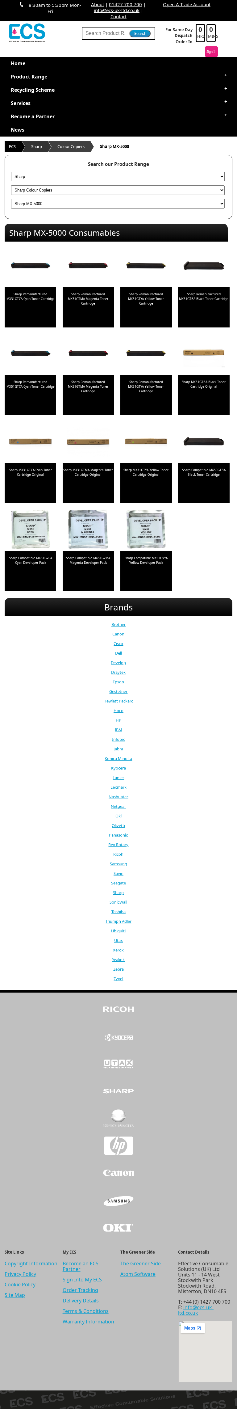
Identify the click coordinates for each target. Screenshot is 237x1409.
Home (18, 63)
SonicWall (118, 902)
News (17, 129)
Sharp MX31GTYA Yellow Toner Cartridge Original (145, 472)
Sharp (36, 146)
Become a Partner (33, 116)
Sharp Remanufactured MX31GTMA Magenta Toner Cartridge (88, 299)
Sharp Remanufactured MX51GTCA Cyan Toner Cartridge (30, 384)
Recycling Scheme (33, 89)
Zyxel (118, 978)
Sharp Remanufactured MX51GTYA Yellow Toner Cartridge (146, 386)
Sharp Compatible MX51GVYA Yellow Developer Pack (146, 560)
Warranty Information (88, 1321)
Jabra (118, 749)
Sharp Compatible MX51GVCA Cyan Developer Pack (30, 560)
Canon (118, 634)
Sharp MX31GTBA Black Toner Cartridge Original (204, 384)
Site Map (15, 1295)
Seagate (118, 883)
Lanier (118, 777)
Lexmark (118, 787)
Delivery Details (81, 1300)
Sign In (211, 51)
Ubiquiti (118, 931)
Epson (118, 682)
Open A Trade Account (186, 4)
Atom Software (138, 1274)
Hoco (118, 710)
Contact (118, 16)
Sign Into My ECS (82, 1279)
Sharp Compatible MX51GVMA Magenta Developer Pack (88, 560)
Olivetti (118, 825)
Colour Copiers (71, 146)
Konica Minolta (118, 758)
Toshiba (118, 911)
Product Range (29, 76)
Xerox (118, 950)
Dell (118, 653)
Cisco (118, 643)
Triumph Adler (118, 921)
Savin (118, 873)
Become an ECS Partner (80, 1266)
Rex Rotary (118, 844)
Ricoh (118, 854)
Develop (118, 662)
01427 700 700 (125, 4)
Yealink (118, 959)
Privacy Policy (20, 1274)
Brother (118, 624)
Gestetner (118, 691)
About (97, 4)
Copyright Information (31, 1263)
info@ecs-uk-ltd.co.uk (116, 10)
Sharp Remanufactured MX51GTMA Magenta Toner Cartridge (88, 386)
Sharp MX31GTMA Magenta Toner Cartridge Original (88, 472)
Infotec (118, 739)
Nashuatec (118, 796)
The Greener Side (140, 1263)
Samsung (118, 864)
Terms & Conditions (86, 1311)
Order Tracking (80, 1290)
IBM (118, 729)
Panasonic (118, 835)
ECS (12, 146)
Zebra (118, 969)
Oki (118, 816)
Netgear (118, 806)
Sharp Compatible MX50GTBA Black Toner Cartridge (204, 472)
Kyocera (118, 768)
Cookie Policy (20, 1284)
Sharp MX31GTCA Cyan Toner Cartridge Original (30, 472)
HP (118, 720)
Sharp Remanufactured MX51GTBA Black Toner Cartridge (203, 296)
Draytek (118, 672)
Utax (118, 940)
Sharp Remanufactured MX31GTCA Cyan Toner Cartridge (30, 296)
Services (21, 103)
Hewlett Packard (118, 701)
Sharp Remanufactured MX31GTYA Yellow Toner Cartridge (146, 299)
